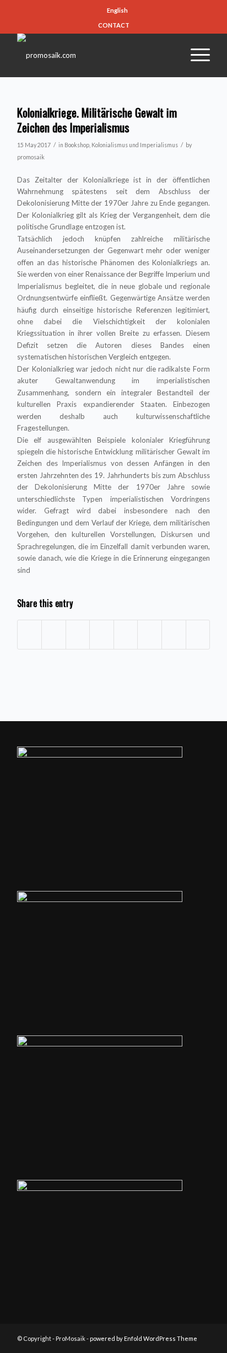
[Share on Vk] (149, 634)
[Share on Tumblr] (126, 634)
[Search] (168, 55)
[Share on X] (54, 634)
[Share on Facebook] (30, 634)
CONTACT (113, 25)
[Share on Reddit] (174, 634)
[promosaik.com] (94, 55)
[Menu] (195, 55)
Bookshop (76, 145)
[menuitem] (116, 10)
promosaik (31, 157)
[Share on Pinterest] (78, 634)
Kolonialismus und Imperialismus (134, 145)
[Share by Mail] (198, 634)
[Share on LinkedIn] (102, 634)
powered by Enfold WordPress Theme (143, 1338)
